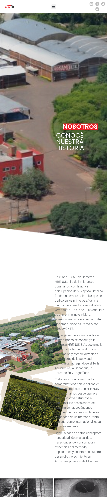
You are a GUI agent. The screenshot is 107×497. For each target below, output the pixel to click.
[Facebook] (97, 4)
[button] (53, 6)
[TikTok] (103, 4)
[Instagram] (91, 4)
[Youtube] (97, 9)
